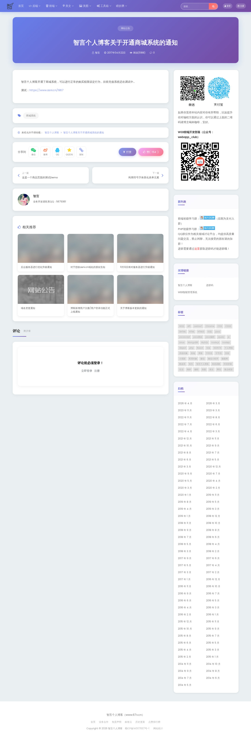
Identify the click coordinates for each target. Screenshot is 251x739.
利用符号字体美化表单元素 (143, 177)
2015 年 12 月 (185, 621)
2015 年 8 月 (184, 635)
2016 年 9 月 (184, 593)
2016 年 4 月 (185, 607)
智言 (36, 196)
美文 (68, 6)
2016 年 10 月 (213, 586)
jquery (221, 336)
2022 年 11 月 (185, 417)
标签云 (128, 722)
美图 (85, 6)
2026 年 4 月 (185, 403)
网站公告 (125, 28)
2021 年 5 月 (212, 459)
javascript (184, 336)
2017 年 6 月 (213, 558)
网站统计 (158, 728)
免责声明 (116, 722)
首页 (21, 6)
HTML (191, 331)
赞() (153, 152)
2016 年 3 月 (212, 607)
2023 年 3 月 (213, 410)
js (228, 336)
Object (182, 347)
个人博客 (229, 347)
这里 (197, 249)
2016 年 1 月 (212, 614)
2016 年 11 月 (184, 586)
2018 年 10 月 (213, 523)
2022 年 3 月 (213, 431)
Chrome (210, 326)
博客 (200, 353)
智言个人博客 (52, 132)
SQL (208, 347)
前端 (52, 6)
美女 (211, 369)
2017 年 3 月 (184, 572)
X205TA (217, 347)
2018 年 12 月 (213, 516)
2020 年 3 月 (185, 488)
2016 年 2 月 (184, 614)
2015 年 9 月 (212, 628)
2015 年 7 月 (212, 635)
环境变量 (228, 363)
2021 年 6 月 (184, 459)
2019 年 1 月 (184, 516)
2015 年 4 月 (184, 649)
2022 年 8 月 (213, 417)
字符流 (209, 353)
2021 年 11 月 (212, 438)
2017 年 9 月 (184, 558)
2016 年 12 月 (213, 579)
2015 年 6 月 (184, 642)
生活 (181, 369)
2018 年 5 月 (184, 544)
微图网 (225, 358)
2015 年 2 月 (184, 656)
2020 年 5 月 (185, 481)
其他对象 (183, 353)
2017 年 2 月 (212, 572)
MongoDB (193, 342)
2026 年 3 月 (213, 403)
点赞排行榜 (154, 722)
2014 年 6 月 (213, 678)
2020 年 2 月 (213, 488)
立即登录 (86, 371)
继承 (189, 369)
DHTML (182, 331)
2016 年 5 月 (212, 600)
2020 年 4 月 (213, 481)
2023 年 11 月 (185, 410)
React (200, 347)
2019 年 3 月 (212, 509)
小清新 (182, 358)
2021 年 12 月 (185, 438)
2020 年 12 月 (213, 466)
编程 (196, 369)
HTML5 (201, 331)
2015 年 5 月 (212, 642)
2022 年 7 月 (185, 424)
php (191, 347)
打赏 (128, 152)
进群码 (209, 285)
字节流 (218, 353)
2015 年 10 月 (185, 628)
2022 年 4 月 (185, 431)
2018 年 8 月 (213, 530)
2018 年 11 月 (184, 523)
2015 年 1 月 (212, 656)
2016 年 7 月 (213, 593)
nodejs (226, 342)
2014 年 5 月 (184, 685)
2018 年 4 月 (213, 544)
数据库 (182, 363)
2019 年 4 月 (185, 509)
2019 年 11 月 (212, 495)
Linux (181, 342)
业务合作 (103, 722)
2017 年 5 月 (184, 565)
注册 (242, 5)
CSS (220, 326)
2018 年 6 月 (213, 537)
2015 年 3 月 (212, 649)
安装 (227, 353)
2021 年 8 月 (184, 452)
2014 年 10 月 (213, 664)
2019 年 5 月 (212, 502)
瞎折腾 (120, 6)
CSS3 (228, 326)
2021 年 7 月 (212, 452)
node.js (215, 342)
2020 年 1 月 (184, 495)
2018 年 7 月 (184, 537)
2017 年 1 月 (184, 579)
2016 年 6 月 (184, 600)
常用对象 (193, 358)
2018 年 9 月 (184, 530)
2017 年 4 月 (213, 565)
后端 (35, 6)
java (217, 331)
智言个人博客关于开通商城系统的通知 (83, 132)
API (188, 326)
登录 (228, 5)
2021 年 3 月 (184, 466)
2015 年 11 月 (212, 621)
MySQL (204, 342)
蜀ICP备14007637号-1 (137, 728)
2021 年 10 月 (185, 445)
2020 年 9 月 (185, 473)
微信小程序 (213, 358)
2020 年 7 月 (213, 473)
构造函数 (216, 363)
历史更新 (140, 722)
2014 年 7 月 (185, 678)
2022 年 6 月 (213, 424)
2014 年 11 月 (184, 664)
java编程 (210, 336)
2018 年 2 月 (212, 551)
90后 (181, 326)
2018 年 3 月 (184, 551)
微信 (202, 358)
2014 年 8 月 (213, 671)
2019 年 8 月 (184, 502)
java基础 (197, 336)
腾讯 (219, 369)
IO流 (210, 331)
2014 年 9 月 (185, 671)
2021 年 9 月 (212, 445)
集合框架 (228, 369)
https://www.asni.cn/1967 (46, 90)
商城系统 (31, 115)
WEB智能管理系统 (187, 292)
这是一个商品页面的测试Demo (40, 177)
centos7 (198, 326)
